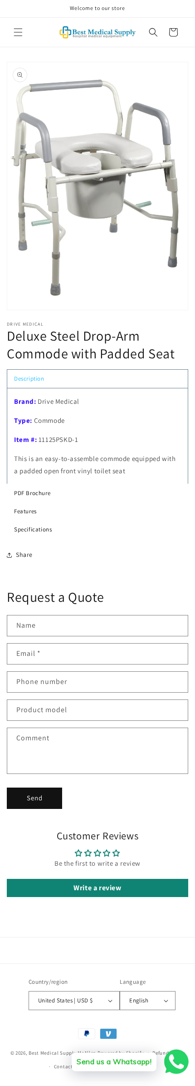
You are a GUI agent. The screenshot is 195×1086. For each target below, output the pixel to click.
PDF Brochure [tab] (32, 493)
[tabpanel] (97, 436)
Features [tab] (25, 511)
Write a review (97, 888)
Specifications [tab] (33, 529)
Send (35, 797)
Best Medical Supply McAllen (62, 1052)
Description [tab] (29, 378)
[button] (18, 32)
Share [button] (24, 554)
